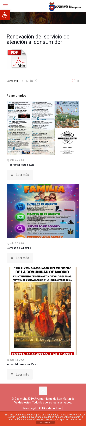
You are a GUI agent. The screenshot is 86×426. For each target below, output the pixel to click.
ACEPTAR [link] (45, 422)
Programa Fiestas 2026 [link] (20, 164)
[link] (5, 15)
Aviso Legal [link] (29, 408)
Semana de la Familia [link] (19, 247)
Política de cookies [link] (50, 408)
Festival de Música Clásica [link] (22, 364)
